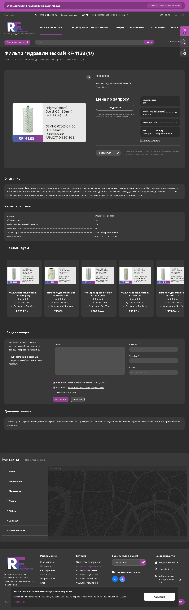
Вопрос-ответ (47, 578)
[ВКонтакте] (83, 15)
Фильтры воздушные (88, 562)
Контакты (45, 574)
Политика (45, 566)
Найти (149, 42)
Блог (42, 582)
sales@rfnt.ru (166, 569)
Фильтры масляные (86, 570)
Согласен (159, 596)
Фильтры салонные (86, 578)
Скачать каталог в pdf (17, 42)
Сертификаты (47, 570)
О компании (47, 562)
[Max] (87, 15)
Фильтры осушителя (87, 574)
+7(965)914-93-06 (48, 14)
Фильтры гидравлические (90, 566)
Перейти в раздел (35, 459)
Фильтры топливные (87, 582)
